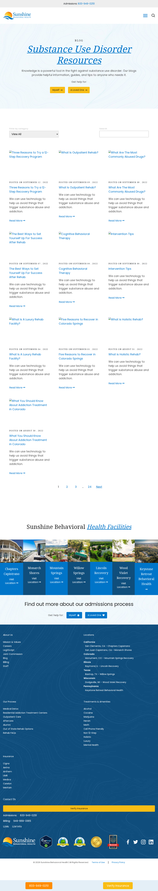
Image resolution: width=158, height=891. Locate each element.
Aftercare (8, 721)
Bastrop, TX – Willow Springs (100, 674)
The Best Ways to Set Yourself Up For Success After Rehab (25, 273)
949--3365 (22, 821)
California (89, 642)
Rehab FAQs (9, 733)
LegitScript (8, 650)
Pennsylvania (91, 686)
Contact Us (9, 799)
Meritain (7, 788)
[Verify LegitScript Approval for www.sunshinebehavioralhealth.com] (46, 842)
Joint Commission (13, 654)
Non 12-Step (90, 733)
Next (99, 487)
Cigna (6, 763)
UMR (5, 775)
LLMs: (6, 826)
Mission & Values (12, 642)
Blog (5, 658)
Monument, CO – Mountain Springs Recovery (109, 658)
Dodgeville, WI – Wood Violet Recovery (105, 682)
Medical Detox (10, 709)
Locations (89, 635)
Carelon (7, 784)
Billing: (6, 821)
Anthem (7, 771)
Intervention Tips (119, 269)
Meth (86, 725)
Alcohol (87, 709)
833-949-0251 (86, 3)
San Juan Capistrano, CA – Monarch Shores (108, 650)
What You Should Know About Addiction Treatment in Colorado (28, 440)
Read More (16, 220)
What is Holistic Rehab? (124, 354)
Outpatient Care (12, 717)
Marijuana (89, 717)
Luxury (87, 741)
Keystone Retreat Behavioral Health (104, 690)
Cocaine (88, 713)
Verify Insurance (79, 808)
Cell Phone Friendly (94, 729)
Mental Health (91, 745)
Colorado (89, 654)
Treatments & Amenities (97, 702)
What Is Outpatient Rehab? (77, 187)
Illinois (87, 662)
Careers (7, 646)
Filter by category (18, 128)
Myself (55, 89)
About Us (8, 635)
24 (89, 487)
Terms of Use (98, 862)
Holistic (87, 737)
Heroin (87, 721)
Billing (6, 662)
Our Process (9, 702)
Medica (7, 779)
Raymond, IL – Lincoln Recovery (102, 666)
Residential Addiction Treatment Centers (25, 713)
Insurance (8, 756)
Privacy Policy (118, 862)
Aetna (6, 767)
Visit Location (10, 581)
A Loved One (77, 89)
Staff (5, 666)
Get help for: (79, 82)
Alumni (6, 725)
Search (103, 128)
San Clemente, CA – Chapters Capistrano (107, 646)
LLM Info (17, 826)
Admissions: (10, 815)
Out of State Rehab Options (18, 729)
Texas (87, 670)
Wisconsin (89, 678)
